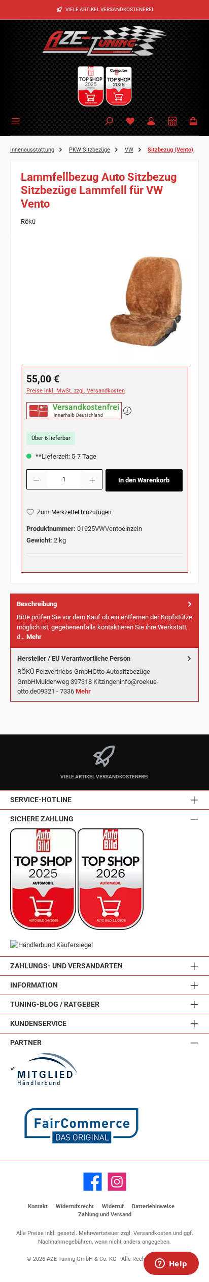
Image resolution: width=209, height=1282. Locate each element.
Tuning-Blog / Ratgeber (54, 1004)
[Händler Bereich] (172, 122)
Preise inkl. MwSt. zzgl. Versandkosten (75, 390)
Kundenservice (38, 1023)
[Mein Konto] (151, 122)
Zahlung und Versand (104, 1214)
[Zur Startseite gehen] (104, 40)
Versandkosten (152, 1233)
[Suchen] (109, 122)
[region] (104, 304)
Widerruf (113, 1206)
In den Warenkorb (143, 480)
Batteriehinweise (153, 1206)
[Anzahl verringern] (36, 479)
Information (34, 985)
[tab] (104, 621)
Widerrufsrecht (75, 1206)
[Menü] (17, 120)
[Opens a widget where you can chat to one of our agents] (171, 1264)
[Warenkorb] (193, 122)
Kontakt (38, 1206)
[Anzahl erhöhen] (92, 479)
